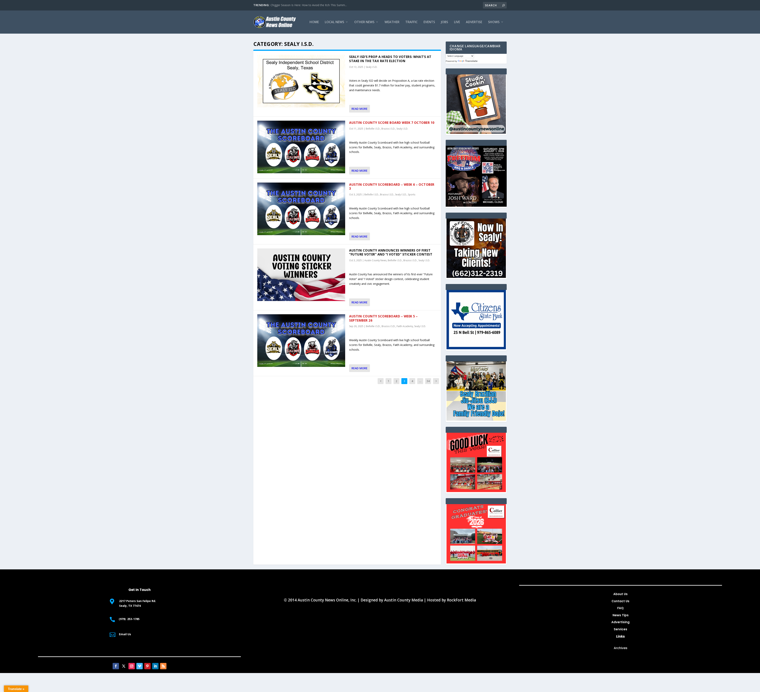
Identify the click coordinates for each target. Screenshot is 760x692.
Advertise (474, 22)
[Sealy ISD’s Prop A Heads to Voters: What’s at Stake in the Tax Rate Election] (301, 81)
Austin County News (375, 260)
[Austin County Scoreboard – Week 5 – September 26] (301, 340)
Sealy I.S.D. (371, 67)
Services (620, 629)
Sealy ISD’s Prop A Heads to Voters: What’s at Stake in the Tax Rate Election (390, 59)
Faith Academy (405, 326)
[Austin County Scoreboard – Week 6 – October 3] (301, 209)
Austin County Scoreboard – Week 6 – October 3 (391, 186)
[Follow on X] (124, 666)
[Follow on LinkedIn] (155, 666)
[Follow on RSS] (163, 666)
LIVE (457, 22)
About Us (620, 594)
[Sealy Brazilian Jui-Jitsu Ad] (476, 419)
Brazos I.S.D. (388, 128)
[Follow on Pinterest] (147, 666)
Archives (620, 648)
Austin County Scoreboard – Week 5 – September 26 (383, 318)
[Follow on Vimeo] (139, 666)
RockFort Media (461, 600)
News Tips (621, 615)
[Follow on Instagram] (131, 666)
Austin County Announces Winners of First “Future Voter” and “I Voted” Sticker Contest (390, 252)
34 (428, 381)
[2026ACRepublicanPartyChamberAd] (476, 205)
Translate (471, 60)
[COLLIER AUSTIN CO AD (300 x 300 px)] (476, 491)
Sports (411, 194)
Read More (360, 109)
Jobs (444, 22)
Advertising (620, 622)
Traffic (411, 22)
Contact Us (620, 601)
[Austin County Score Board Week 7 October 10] (301, 147)
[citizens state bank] (476, 348)
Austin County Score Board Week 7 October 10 (391, 122)
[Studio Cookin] (476, 132)
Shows (494, 22)
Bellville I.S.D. (373, 128)
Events (429, 22)
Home (314, 22)
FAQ (620, 608)
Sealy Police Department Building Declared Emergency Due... (309, 5)
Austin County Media (403, 600)
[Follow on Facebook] (116, 666)
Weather (392, 22)
